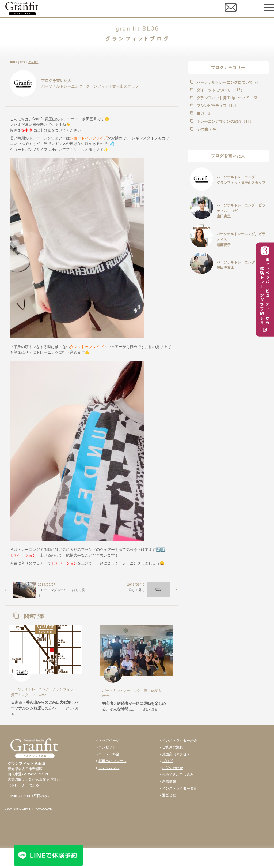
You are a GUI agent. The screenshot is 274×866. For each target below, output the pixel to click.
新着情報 (169, 781)
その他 (33, 62)
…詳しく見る (134, 590)
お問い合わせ (172, 768)
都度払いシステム (112, 761)
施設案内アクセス (176, 754)
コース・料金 (108, 754)
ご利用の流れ (172, 747)
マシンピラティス (217, 105)
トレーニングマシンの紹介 (224, 121)
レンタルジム (108, 768)
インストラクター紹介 (179, 740)
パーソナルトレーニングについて (231, 82)
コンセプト (107, 747)
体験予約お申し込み (177, 774)
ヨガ (205, 113)
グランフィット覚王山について (228, 98)
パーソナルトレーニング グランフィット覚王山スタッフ (90, 86)
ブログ (167, 761)
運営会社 (169, 795)
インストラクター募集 (179, 788)
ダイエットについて (220, 90)
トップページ (108, 740)
